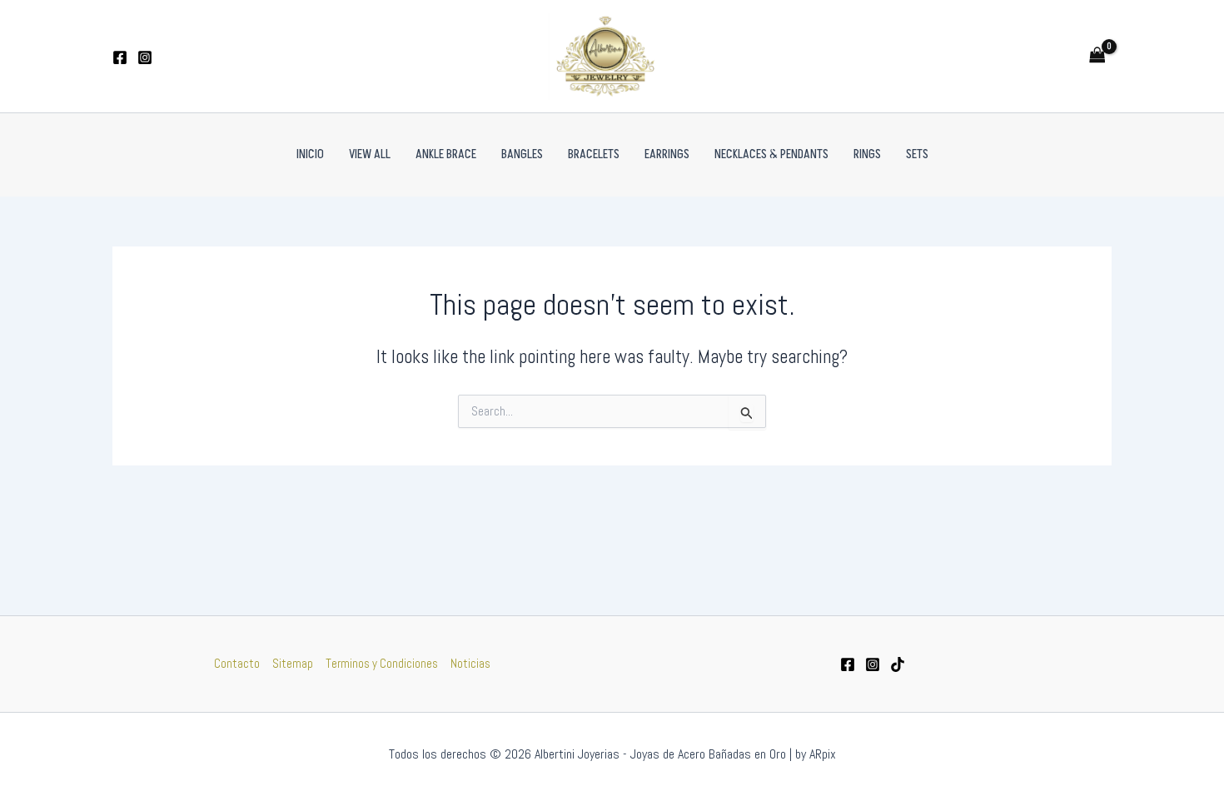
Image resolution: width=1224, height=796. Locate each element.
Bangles (522, 154)
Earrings (666, 154)
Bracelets (593, 154)
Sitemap (292, 663)
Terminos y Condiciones (382, 663)
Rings (867, 154)
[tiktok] (897, 664)
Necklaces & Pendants (771, 154)
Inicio (310, 154)
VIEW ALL (370, 154)
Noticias (470, 663)
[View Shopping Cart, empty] (1097, 56)
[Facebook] (119, 57)
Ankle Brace (445, 154)
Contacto (237, 663)
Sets (917, 154)
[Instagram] (144, 57)
